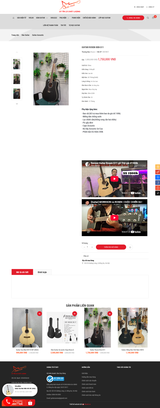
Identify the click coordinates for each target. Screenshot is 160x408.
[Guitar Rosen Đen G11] (97, 328)
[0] (153, 17)
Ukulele (54, 18)
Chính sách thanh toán (89, 384)
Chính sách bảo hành (88, 391)
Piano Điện (76, 18)
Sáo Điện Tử (21, 18)
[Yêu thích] (130, 247)
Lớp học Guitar (104, 18)
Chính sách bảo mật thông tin (91, 395)
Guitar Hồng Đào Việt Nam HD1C (133, 350)
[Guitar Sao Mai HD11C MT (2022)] (27, 328)
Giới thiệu (85, 373)
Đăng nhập (140, 7)
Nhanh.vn (87, 404)
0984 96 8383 (134, 18)
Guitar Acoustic (38, 35)
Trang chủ (15, 35)
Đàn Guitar (41, 18)
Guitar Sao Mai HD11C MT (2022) (27, 350)
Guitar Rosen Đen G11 (97, 350)
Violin (31, 18)
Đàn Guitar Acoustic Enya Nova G (62, 350)
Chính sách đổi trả (87, 388)
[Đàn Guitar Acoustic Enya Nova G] (62, 328)
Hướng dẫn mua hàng (89, 377)
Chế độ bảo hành (89, 18)
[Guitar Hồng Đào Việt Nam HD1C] (133, 328)
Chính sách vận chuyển (89, 380)
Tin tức (63, 25)
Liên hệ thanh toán (50, 25)
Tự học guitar (74, 25)
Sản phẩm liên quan (80, 305)
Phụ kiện (63, 18)
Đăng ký (151, 7)
